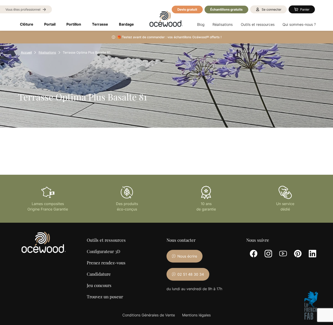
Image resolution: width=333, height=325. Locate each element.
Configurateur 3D (103, 251)
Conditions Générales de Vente (148, 315)
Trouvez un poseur (105, 296)
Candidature (99, 274)
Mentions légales (196, 315)
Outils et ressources (106, 240)
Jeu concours (99, 285)
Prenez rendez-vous (106, 262)
